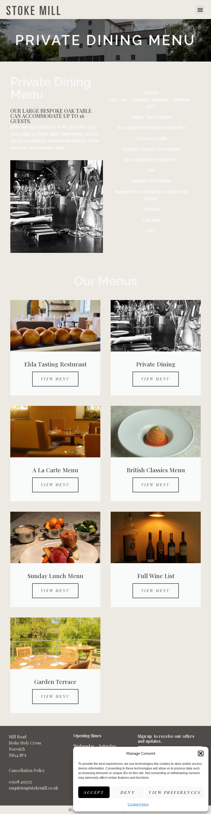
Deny (127, 792)
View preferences (174, 792)
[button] (200, 753)
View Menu (55, 378)
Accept (94, 792)
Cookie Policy (138, 804)
